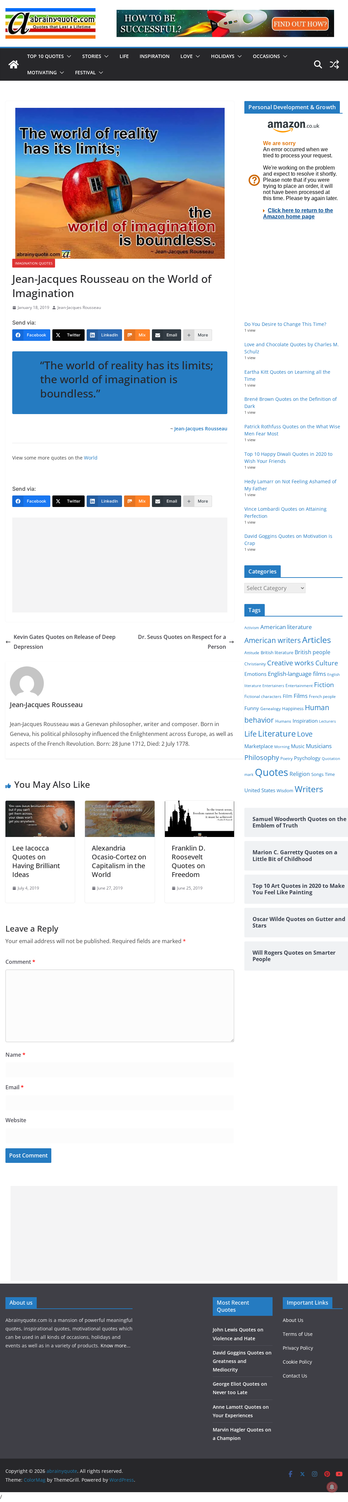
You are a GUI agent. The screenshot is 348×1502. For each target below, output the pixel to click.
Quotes (271, 772)
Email (14, 1087)
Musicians (319, 746)
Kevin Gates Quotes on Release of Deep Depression (65, 641)
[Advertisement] (119, 565)
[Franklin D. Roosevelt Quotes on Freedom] (199, 805)
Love (186, 56)
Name (15, 1054)
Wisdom (285, 790)
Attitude (251, 653)
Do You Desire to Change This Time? (285, 324)
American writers (272, 640)
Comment (20, 961)
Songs (317, 774)
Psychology (307, 758)
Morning (282, 746)
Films (301, 696)
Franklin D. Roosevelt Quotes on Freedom (188, 861)
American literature (286, 627)
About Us (293, 1320)
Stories (91, 56)
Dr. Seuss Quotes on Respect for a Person (182, 641)
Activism (251, 627)
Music (297, 746)
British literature (277, 652)
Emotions (255, 673)
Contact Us (295, 1375)
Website (15, 1120)
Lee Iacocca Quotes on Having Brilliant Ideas (36, 861)
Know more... (115, 1345)
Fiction (324, 684)
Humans (283, 721)
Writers (309, 789)
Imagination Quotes (33, 263)
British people (312, 652)
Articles (316, 639)
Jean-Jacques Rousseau (79, 307)
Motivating (42, 72)
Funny (251, 708)
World (91, 457)
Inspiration (155, 56)
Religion (300, 774)
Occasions (266, 56)
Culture (326, 663)
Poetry (286, 758)
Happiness (292, 708)
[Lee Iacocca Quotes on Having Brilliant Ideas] (40, 805)
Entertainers (273, 685)
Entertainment (299, 685)
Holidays (222, 56)
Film (287, 696)
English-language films (297, 674)
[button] (67, 56)
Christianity (255, 663)
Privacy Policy (298, 1348)
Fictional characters (262, 696)
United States (259, 790)
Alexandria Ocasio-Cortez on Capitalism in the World (119, 861)
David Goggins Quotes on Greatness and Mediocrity (242, 1361)
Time (330, 774)
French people (322, 696)
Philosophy (261, 757)
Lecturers (327, 721)
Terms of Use (298, 1334)
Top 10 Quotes (45, 56)
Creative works (290, 662)
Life (124, 56)
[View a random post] (334, 64)
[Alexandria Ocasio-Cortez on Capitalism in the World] (119, 805)
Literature (277, 733)
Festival (85, 72)
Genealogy (270, 708)
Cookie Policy (297, 1362)
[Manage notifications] (332, 1487)
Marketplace (258, 746)
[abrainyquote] (13, 64)
